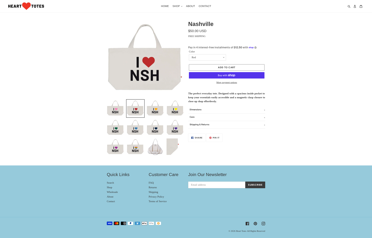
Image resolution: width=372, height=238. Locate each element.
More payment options (226, 82)
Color (192, 51)
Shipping (153, 192)
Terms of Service (158, 201)
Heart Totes (241, 231)
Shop (109, 187)
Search (110, 182)
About (110, 196)
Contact (111, 201)
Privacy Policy (156, 196)
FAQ (151, 182)
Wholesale (112, 192)
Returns (153, 187)
